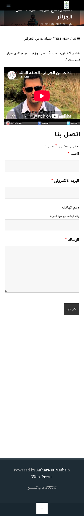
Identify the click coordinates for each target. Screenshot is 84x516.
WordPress (42, 477)
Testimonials (53, 25)
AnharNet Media (50, 470)
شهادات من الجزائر (38, 38)
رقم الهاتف (70, 207)
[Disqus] (42, 388)
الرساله (72, 240)
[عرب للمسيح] (66, 5)
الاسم (73, 154)
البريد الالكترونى (65, 180)
